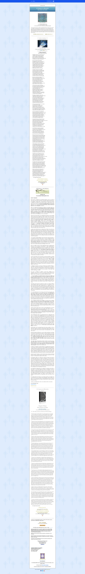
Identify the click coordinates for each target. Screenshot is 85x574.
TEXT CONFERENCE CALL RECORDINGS (42, 512)
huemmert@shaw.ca (33, 384)
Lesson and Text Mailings (42, 523)
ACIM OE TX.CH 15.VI (42, 507)
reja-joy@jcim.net (42, 542)
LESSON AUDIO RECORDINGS (42, 181)
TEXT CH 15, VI (48, 34)
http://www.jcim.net (42, 559)
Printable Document (33, 385)
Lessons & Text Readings (45, 509)
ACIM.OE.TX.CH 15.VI (38, 34)
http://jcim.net (48, 569)
